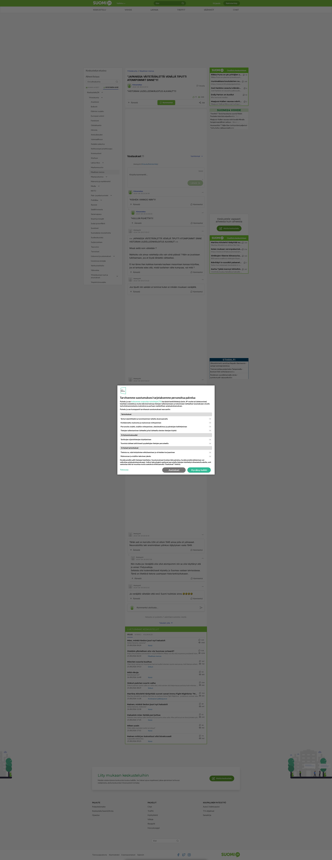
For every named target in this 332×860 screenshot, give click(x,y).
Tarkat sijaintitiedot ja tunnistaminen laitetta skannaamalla (144, 419)
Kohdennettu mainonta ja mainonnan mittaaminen (141, 423)
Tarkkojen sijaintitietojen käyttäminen (136, 439)
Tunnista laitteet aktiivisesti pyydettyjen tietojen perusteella (144, 443)
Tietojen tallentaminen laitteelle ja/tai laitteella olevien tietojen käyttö (149, 430)
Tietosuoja (124, 470)
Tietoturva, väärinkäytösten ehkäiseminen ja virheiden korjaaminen (148, 452)
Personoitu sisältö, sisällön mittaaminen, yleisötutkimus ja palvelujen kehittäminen (154, 426)
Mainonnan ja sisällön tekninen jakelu (136, 456)
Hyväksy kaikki (199, 470)
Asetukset (174, 470)
